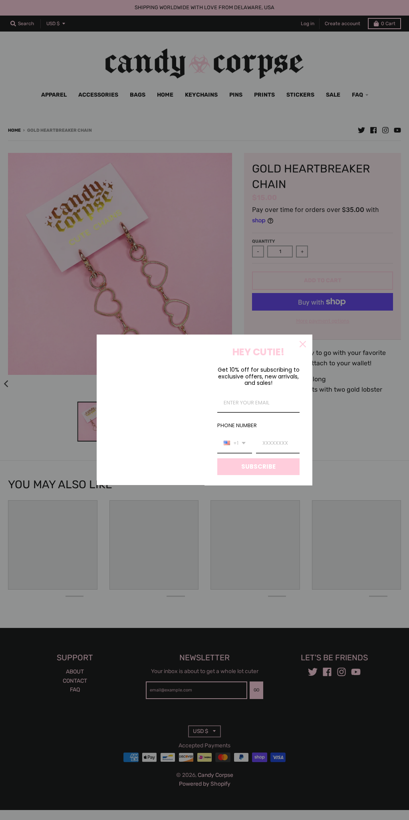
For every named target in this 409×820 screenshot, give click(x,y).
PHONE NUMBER (237, 425)
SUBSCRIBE (258, 466)
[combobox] (234, 444)
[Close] (302, 344)
